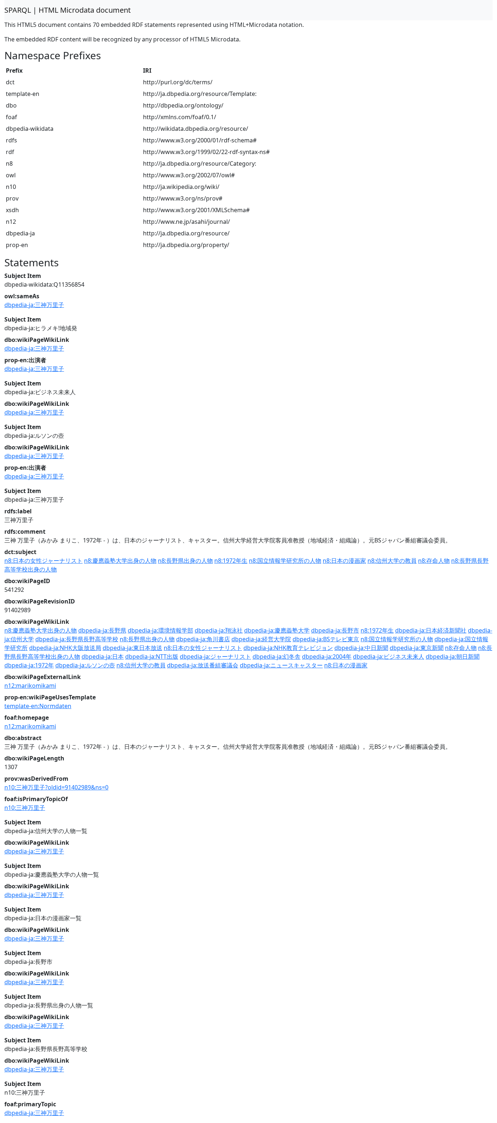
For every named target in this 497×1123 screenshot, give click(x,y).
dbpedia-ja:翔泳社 (219, 630)
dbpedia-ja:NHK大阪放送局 (65, 648)
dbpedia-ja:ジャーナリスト (215, 657)
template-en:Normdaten (37, 706)
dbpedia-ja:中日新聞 (361, 648)
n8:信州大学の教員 (392, 561)
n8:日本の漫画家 (344, 561)
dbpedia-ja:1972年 (29, 665)
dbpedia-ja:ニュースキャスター (281, 665)
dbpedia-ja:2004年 (326, 657)
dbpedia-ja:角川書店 (203, 639)
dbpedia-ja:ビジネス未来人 (388, 657)
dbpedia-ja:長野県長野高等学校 (76, 639)
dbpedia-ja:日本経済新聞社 (430, 630)
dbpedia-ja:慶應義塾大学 (277, 630)
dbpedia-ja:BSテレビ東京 (326, 639)
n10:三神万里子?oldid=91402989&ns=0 (56, 787)
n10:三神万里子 (24, 808)
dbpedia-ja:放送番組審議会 (202, 665)
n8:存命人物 (434, 561)
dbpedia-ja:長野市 (335, 630)
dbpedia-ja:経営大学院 (261, 639)
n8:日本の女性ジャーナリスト (43, 561)
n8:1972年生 (230, 561)
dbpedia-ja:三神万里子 (34, 305)
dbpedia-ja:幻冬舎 (277, 657)
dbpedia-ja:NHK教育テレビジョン (288, 648)
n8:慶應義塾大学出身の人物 (120, 561)
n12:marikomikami (30, 686)
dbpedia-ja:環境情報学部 (160, 630)
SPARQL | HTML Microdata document (67, 10)
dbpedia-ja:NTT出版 (151, 657)
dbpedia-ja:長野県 (102, 630)
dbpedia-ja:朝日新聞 (453, 657)
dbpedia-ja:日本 (102, 657)
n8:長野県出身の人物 (185, 561)
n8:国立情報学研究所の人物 (285, 561)
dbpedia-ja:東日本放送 (132, 648)
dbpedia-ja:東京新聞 (417, 648)
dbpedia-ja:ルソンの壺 (85, 665)
